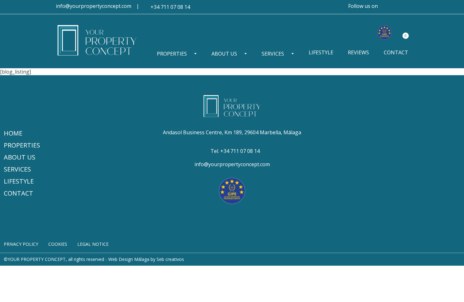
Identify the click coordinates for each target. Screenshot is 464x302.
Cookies (57, 244)
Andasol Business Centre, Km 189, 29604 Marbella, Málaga (232, 132)
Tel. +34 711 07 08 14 (235, 151)
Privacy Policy (21, 244)
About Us (224, 53)
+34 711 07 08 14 (170, 6)
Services (273, 53)
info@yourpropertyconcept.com (93, 6)
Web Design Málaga (128, 259)
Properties (172, 53)
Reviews (358, 52)
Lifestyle (321, 52)
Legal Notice (93, 244)
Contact (396, 52)
